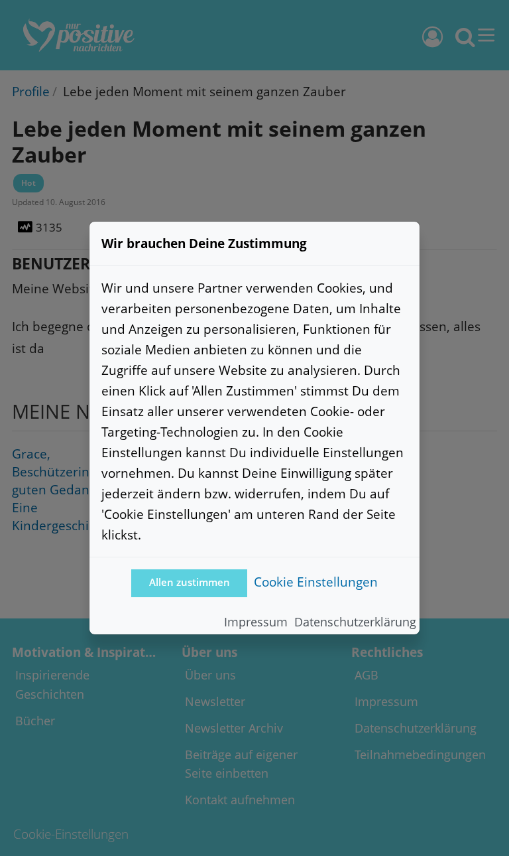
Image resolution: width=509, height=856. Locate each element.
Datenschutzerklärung (355, 622)
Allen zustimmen (189, 582)
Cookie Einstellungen (316, 582)
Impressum (256, 622)
